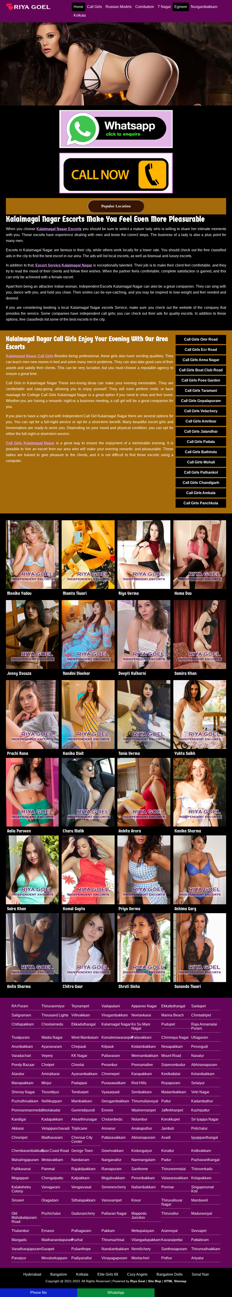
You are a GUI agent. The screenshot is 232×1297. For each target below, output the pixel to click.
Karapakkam (141, 1074)
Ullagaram (199, 1037)
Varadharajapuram (26, 1249)
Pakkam (108, 1231)
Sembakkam (141, 1092)
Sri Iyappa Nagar (204, 1119)
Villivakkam (80, 1015)
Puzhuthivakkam (25, 1101)
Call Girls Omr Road (201, 339)
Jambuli (167, 1128)
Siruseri (18, 1200)
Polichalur (199, 1128)
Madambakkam (173, 1092)
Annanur (108, 1128)
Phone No (38, 1292)
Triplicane (79, 1128)
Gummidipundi (83, 1110)
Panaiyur (19, 1258)
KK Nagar (79, 1056)
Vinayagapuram (114, 1258)
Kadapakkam (52, 1119)
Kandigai (19, 1119)
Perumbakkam (143, 1178)
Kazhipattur (200, 1110)
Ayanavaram (51, 1046)
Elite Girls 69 (107, 1274)
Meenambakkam (144, 1056)
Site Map (154, 1281)
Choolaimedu (52, 1024)
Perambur (109, 1065)
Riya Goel (137, 1281)
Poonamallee (142, 1065)
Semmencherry (114, 1187)
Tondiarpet (79, 1092)
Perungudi (199, 1046)
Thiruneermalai (173, 1169)
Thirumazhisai (113, 1240)
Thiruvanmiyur (53, 1006)
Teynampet (80, 1006)
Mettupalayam (142, 1231)
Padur (166, 1160)
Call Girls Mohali (201, 462)
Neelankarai (141, 1015)
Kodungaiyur (141, 1151)
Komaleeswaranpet (116, 1037)
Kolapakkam (201, 1178)
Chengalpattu (52, 1178)
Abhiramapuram (204, 1065)
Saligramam (21, 1015)
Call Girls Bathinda (201, 452)
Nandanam (80, 1160)
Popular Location (115, 206)
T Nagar (164, 7)
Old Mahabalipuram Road (24, 1218)
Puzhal (77, 1240)
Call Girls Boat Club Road (201, 370)
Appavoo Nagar (144, 1006)
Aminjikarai (50, 1074)
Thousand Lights (54, 1015)
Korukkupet (170, 1119)
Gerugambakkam (115, 1101)
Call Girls (94, 7)
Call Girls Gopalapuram (201, 401)
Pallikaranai (21, 1169)
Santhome (139, 1169)
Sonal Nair (200, 1274)
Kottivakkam (201, 1151)
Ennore (107, 1110)
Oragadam (49, 1200)
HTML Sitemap (175, 1281)
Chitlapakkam (23, 1024)
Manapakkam (22, 1083)
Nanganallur (111, 1160)
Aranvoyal (169, 1231)
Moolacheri (140, 1258)
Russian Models (119, 7)
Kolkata (80, 15)
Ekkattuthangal (173, 1006)
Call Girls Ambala (200, 493)
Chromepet (110, 1074)
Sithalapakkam (83, 1200)
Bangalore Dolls (170, 1274)
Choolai (77, 1065)
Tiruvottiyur (50, 1092)
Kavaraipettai (172, 1240)
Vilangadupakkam (146, 1240)
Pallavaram (111, 1056)
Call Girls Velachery (201, 411)
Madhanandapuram (56, 1240)
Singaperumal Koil (202, 1189)
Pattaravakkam (114, 1137)
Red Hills (138, 1083)
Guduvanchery (83, 1213)
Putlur (166, 1101)
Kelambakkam (202, 1074)
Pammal (48, 1169)
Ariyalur (197, 1258)
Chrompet (19, 1137)
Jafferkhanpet (172, 1110)
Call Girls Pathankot (201, 472)
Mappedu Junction (139, 1215)
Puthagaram (81, 1231)
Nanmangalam (143, 1160)
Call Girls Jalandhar (201, 431)
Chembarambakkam (26, 1151)
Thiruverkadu (202, 1169)
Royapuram (170, 1083)
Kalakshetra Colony (21, 1189)
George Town (82, 1151)
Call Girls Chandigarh (201, 483)
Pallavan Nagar (114, 1213)
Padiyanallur (81, 1258)
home (78, 7)
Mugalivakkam (113, 1178)
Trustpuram (21, 1037)
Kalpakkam (80, 1178)
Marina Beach (172, 1015)
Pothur (166, 1258)
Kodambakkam (143, 1046)
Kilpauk (108, 1046)
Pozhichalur (51, 1213)
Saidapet (198, 1006)
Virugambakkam (115, 1015)
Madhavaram (52, 1137)
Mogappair (20, 1178)
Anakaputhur (141, 1128)
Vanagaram (50, 1187)
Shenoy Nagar (23, 1092)
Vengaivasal (81, 1187)
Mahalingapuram (25, 1160)
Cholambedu (112, 1119)
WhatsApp (115, 1292)
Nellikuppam (51, 1101)
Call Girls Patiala (201, 442)
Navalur (197, 1056)
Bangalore (58, 1274)
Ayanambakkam (84, 1074)
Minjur (46, 1083)
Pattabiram (200, 1240)
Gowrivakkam (112, 1151)
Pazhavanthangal (205, 1160)
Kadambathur (202, 1101)
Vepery (47, 1056)
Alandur (18, 1074)
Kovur (136, 1200)
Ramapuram (111, 1169)
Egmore (180, 7)
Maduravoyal (201, 1213)
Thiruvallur (170, 1213)
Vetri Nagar (200, 1092)
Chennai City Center (81, 1140)
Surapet (47, 1249)
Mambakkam (81, 1101)
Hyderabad (32, 1274)
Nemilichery (141, 1249)
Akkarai (18, 1128)
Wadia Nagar (52, 1037)
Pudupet (168, 1024)
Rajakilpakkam (83, 1169)
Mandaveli (199, 1200)
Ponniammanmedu (26, 1110)
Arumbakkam (22, 1046)
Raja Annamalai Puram (204, 1026)
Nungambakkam (204, 7)
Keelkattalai (170, 1074)
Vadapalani (111, 1006)
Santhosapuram (174, 1249)
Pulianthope (81, 1249)
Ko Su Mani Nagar (140, 1026)
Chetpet (47, 1065)
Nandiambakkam (115, 1249)
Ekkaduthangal (83, 1024)
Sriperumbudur (173, 1065)
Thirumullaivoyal (144, 1101)
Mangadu (19, 1240)
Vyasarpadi (111, 1092)
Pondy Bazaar (23, 1065)
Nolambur (139, 1119)
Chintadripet (201, 1015)
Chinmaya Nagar (175, 1037)
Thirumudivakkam (205, 1249)
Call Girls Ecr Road (201, 350)
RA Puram (20, 1006)
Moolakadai (50, 1110)
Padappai (79, 1083)
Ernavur (47, 1231)
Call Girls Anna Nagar (201, 360)
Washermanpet (143, 1110)
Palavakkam (141, 1037)
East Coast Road (55, 1151)
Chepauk (78, 1046)
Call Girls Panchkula (201, 503)
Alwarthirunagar (84, 1119)
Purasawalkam (114, 1083)
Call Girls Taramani (201, 390)
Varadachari (21, 1056)
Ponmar (167, 1187)
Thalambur (20, 1231)
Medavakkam (52, 1160)
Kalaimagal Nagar (116, 1024)
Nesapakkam (172, 1046)
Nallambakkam (143, 1187)
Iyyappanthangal (204, 1137)
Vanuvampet (112, 1200)
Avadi (166, 1137)
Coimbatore (144, 7)
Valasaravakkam (174, 1178)
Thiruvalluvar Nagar (171, 1202)
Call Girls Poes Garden (200, 380)
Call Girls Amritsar (201, 421)
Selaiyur (198, 1083)
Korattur (167, 1151)
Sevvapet (198, 1231)
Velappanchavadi (55, 1128)
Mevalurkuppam (54, 1258)
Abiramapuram (143, 1137)
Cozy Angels (137, 1274)
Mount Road (171, 1056)
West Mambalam (84, 1037)
